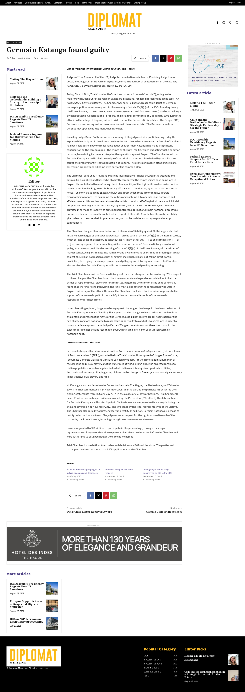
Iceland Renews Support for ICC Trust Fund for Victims (26, 137)
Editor (12, 58)
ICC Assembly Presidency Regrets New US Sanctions (27, 119)
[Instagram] (224, 23)
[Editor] (34, 167)
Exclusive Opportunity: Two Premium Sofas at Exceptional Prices (205, 176)
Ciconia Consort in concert (164, 511)
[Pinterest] (171, 58)
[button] (237, 23)
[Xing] (39, 224)
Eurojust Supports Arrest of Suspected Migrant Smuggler (27, 604)
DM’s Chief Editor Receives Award (89, 511)
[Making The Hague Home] (52, 83)
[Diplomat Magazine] (122, 22)
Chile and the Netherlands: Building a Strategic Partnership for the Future (27, 101)
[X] (230, 23)
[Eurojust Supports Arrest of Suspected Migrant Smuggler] (52, 606)
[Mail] (29, 224)
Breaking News (14, 43)
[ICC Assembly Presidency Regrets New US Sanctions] (52, 121)
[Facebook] (217, 23)
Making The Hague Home (27, 79)
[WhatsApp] (178, 58)
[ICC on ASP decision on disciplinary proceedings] (52, 623)
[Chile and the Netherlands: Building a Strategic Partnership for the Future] (52, 101)
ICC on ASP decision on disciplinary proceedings (26, 621)
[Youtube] (34, 224)
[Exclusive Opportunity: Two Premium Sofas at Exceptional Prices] (229, 178)
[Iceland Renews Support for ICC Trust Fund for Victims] (52, 138)
